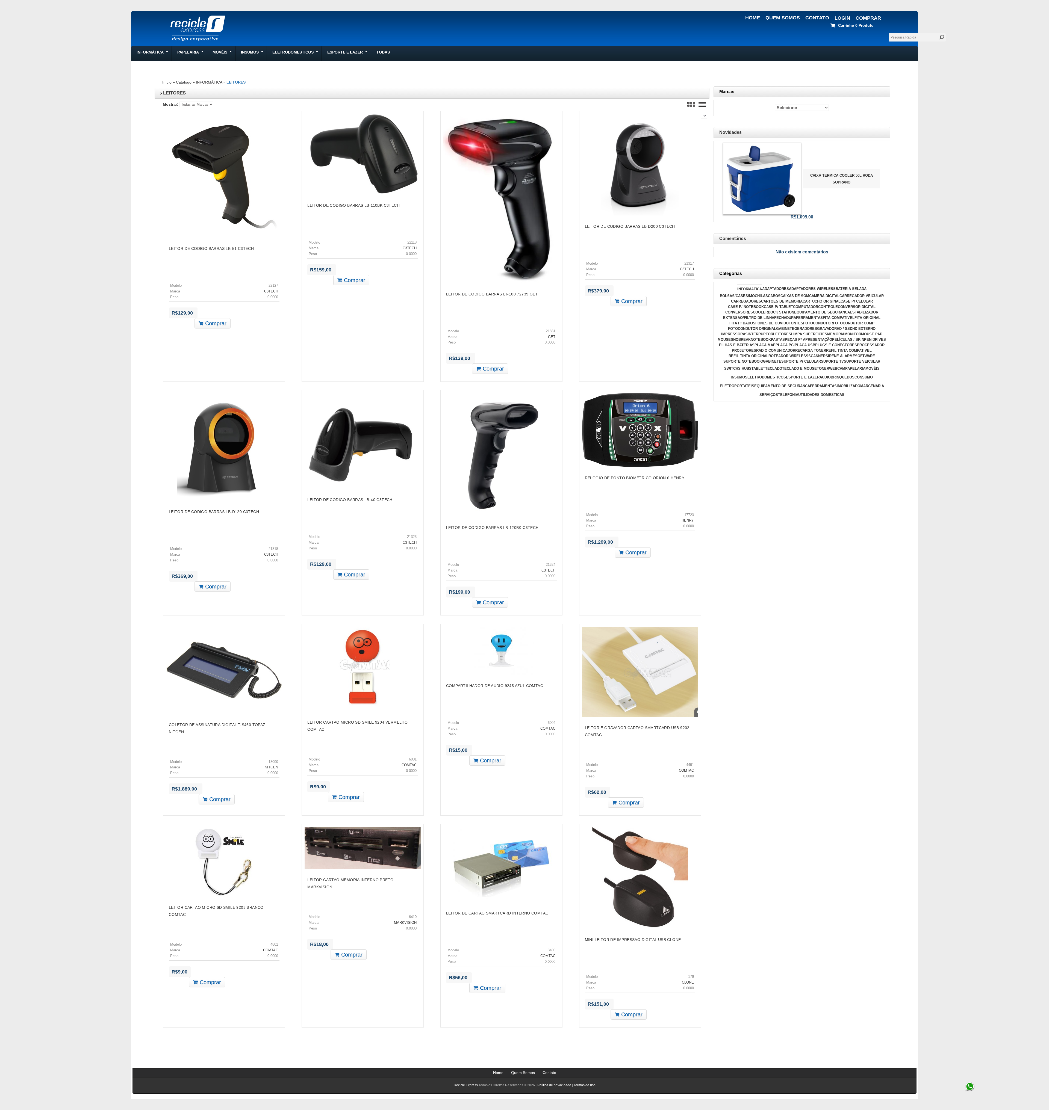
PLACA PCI (785, 345)
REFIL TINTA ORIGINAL (748, 356)
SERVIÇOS (768, 395)
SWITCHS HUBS (738, 368)
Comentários (732, 238)
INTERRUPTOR (760, 334)
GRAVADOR (827, 329)
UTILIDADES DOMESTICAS (821, 395)
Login (842, 18)
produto (856, 25)
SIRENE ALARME (840, 356)
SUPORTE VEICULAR (862, 361)
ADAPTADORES (775, 289)
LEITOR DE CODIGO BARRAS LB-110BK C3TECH (353, 205)
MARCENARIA (872, 386)
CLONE (688, 982)
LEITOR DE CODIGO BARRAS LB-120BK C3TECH (492, 527)
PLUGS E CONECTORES (836, 345)
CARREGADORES (746, 301)
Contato (817, 17)
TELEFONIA (788, 395)
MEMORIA (835, 334)
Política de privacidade (554, 1085)
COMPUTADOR (805, 307)
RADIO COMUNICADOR (775, 350)
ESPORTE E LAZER (803, 377)
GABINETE (785, 329)
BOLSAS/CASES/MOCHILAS (744, 296)
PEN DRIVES (875, 340)
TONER (823, 368)
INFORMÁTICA (209, 82)
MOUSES (725, 340)
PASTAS (778, 340)
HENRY (688, 520)
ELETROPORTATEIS (737, 386)
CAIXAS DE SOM (794, 296)
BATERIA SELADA (851, 289)
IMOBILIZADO (848, 386)
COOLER (760, 312)
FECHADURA (785, 318)
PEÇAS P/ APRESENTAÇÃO (808, 340)
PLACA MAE (765, 345)
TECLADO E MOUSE (799, 368)
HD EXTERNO (864, 329)
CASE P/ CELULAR (857, 301)
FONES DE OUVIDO (772, 323)
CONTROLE (828, 307)
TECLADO (773, 368)
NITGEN (271, 767)
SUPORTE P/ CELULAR (801, 361)
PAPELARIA (855, 368)
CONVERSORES (739, 312)
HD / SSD (844, 329)
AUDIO (825, 377)
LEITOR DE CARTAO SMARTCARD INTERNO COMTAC (497, 913)
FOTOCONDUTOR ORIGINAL (752, 329)
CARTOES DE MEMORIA (782, 301)
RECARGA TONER (810, 350)
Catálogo (183, 82)
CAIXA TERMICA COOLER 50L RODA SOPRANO (841, 178)
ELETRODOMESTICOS (766, 377)
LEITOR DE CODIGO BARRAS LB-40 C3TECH (349, 500)
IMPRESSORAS (734, 334)
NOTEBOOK (761, 340)
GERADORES (805, 329)
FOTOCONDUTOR (818, 323)
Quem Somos (782, 17)
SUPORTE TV (832, 361)
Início (167, 82)
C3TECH (271, 291)
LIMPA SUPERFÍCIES (809, 334)
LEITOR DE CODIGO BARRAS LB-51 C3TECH (211, 248)
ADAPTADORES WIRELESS (812, 289)
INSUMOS (739, 377)
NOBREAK (742, 340)
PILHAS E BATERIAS (737, 345)
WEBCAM (837, 368)
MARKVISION (405, 923)
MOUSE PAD (871, 334)
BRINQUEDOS (842, 377)
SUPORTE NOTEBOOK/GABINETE (752, 361)
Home (752, 17)
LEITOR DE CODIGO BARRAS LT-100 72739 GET (492, 294)
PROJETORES (744, 350)
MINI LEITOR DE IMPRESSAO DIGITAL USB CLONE (633, 939)
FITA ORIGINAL (867, 318)
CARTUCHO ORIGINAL (822, 301)
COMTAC (409, 765)
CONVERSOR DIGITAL (857, 307)
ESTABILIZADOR (864, 312)
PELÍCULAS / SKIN (848, 340)
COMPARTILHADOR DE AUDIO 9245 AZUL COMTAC (494, 685)
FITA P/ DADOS (742, 323)
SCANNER (817, 356)
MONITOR (852, 334)
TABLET (758, 368)
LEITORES (236, 82)
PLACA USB (805, 345)
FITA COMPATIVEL (838, 318)
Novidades (730, 132)
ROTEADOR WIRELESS (788, 356)
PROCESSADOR (871, 345)
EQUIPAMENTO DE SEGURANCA (822, 312)
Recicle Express (466, 1085)
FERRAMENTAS (809, 318)
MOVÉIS (872, 368)
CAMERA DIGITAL (824, 296)
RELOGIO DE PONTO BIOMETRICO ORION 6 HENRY (634, 478)
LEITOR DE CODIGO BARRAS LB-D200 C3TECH (630, 226)
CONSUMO (863, 377)
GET (551, 337)
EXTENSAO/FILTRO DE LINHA (748, 318)
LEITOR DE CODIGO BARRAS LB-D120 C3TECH (214, 512)
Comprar (868, 18)
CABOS (774, 296)
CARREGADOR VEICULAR (861, 296)
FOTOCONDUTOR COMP (853, 323)
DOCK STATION (781, 312)
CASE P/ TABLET (778, 307)
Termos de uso (585, 1085)
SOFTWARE (865, 356)
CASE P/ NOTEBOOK (746, 307)
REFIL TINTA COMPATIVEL (849, 350)
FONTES (796, 323)
